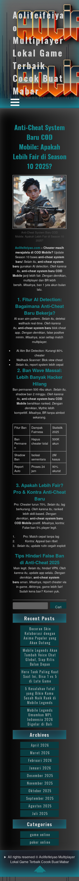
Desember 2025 (40, 775)
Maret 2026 (40, 752)
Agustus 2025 (40, 805)
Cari (58, 606)
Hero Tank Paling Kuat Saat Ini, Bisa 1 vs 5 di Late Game (40, 676)
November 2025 (40, 783)
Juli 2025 (40, 813)
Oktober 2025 (40, 790)
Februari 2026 (40, 760)
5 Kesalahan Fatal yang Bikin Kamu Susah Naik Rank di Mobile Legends (40, 695)
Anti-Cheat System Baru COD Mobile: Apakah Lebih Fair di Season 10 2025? (39, 146)
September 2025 (40, 798)
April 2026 (40, 745)
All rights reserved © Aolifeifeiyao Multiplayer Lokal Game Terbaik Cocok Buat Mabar (41, 859)
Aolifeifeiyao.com (27, 248)
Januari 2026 (40, 767)
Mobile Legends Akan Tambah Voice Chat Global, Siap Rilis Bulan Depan (40, 657)
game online (40, 834)
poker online (40, 842)
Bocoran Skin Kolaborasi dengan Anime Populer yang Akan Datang (40, 635)
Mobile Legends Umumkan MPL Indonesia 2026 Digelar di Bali (40, 717)
